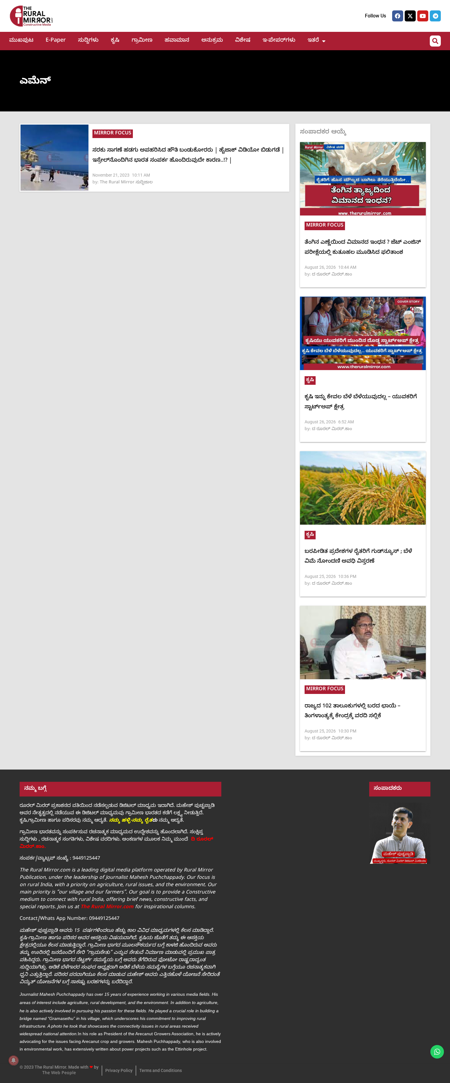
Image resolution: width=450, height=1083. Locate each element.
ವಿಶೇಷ (242, 41)
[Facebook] (397, 15)
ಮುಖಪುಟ (21, 41)
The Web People (59, 1074)
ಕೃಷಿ (115, 41)
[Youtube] (422, 15)
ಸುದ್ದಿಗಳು (88, 41)
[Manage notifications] (13, 1060)
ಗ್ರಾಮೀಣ (142, 41)
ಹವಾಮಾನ (177, 41)
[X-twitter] (410, 15)
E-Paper (56, 41)
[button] (435, 41)
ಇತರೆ (313, 41)
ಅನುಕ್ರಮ (212, 41)
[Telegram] (435, 15)
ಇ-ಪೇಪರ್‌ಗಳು (279, 41)
